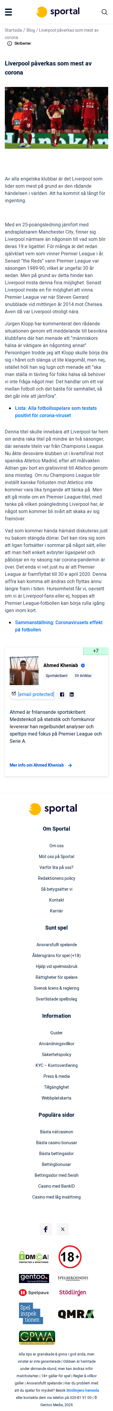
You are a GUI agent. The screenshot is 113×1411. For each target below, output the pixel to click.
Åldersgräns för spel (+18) (56, 956)
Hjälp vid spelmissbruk (56, 967)
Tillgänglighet (56, 1087)
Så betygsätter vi (56, 889)
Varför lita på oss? (56, 868)
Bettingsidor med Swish (57, 1176)
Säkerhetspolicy (56, 1055)
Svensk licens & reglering (56, 988)
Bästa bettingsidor (56, 1154)
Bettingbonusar (56, 1165)
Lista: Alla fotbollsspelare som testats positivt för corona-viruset (56, 412)
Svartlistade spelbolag (56, 999)
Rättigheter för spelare (56, 978)
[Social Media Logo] (46, 1229)
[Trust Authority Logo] (37, 1278)
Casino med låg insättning (56, 1197)
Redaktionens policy (56, 879)
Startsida (13, 30)
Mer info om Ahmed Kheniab (37, 765)
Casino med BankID (56, 1186)
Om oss (56, 846)
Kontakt (56, 900)
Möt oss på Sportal (56, 857)
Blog (31, 30)
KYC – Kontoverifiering (57, 1066)
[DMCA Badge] (37, 1257)
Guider (56, 1033)
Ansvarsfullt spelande (56, 945)
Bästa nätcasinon (56, 1132)
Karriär (56, 911)
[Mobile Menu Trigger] (9, 12)
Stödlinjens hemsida (82, 1390)
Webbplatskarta (56, 1098)
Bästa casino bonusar (56, 1143)
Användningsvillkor (56, 1044)
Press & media (56, 1077)
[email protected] (36, 694)
